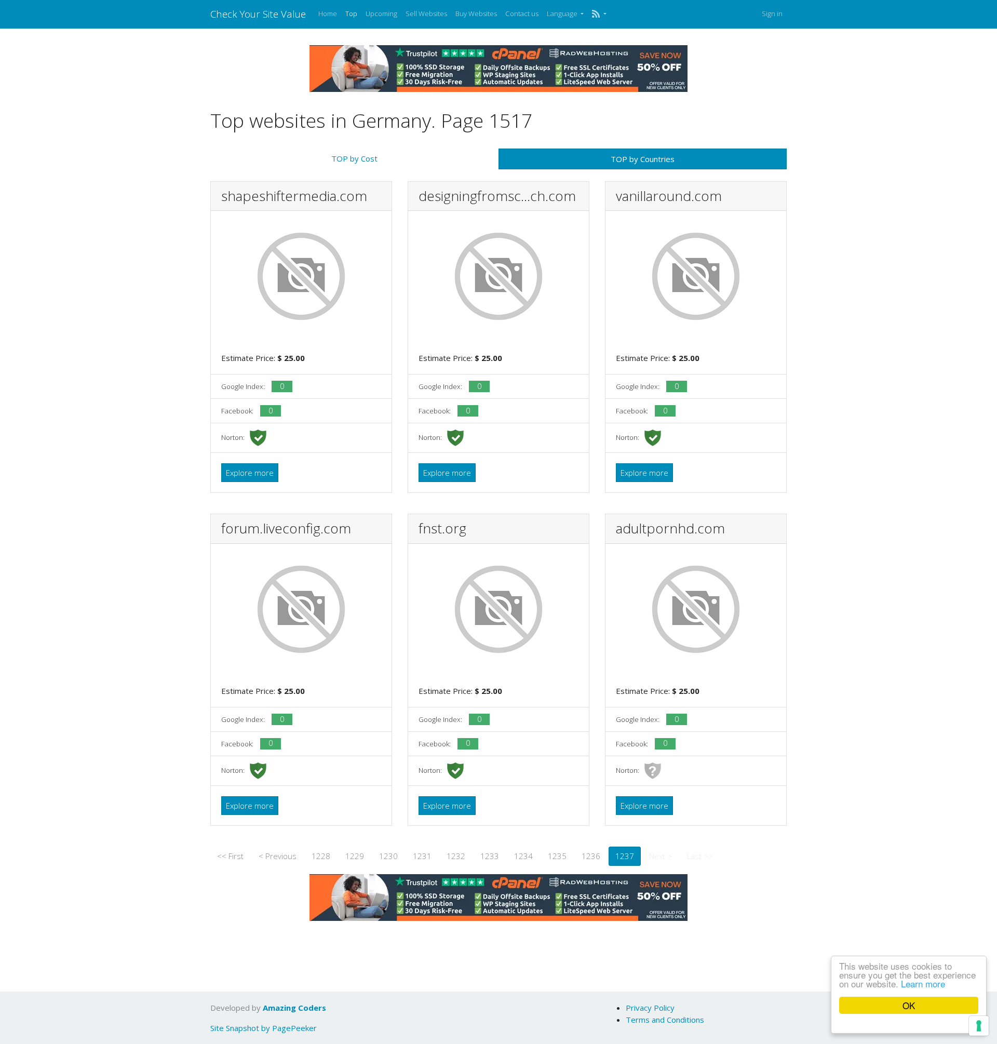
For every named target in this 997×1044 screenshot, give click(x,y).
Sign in (772, 13)
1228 (321, 856)
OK (908, 1005)
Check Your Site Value (258, 13)
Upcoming (381, 13)
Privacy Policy (650, 1007)
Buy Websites (476, 13)
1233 (489, 856)
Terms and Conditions (665, 1019)
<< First (230, 856)
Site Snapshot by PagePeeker (263, 1028)
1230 (388, 856)
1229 (354, 856)
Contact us (521, 13)
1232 (456, 856)
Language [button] (563, 13)
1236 (591, 856)
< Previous (278, 856)
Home (327, 13)
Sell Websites (426, 13)
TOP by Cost (354, 158)
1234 (523, 856)
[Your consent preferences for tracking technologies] (979, 1026)
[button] (599, 14)
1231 (422, 856)
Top (351, 13)
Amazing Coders (294, 1007)
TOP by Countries (643, 159)
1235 (557, 856)
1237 (624, 856)
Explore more (250, 472)
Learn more (923, 983)
